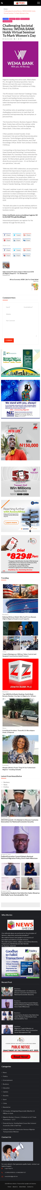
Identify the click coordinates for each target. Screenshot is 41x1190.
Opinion (5, 1092)
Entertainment (8, 1080)
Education (6, 1088)
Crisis (4, 652)
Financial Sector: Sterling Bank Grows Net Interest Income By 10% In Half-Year (19, 1124)
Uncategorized (7, 21)
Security (5, 1095)
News (17, 19)
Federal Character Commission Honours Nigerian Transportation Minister (19, 1130)
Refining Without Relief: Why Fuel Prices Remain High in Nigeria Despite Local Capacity (19, 618)
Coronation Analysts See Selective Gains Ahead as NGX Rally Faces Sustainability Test (20, 894)
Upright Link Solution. (30, 1183)
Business (5, 19)
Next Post (35, 281)
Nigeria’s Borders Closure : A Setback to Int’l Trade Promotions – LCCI (19, 1118)
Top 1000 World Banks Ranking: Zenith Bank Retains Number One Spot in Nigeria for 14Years (19, 695)
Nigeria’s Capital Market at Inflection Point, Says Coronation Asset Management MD (26, 1030)
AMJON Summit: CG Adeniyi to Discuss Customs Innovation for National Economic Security (19, 821)
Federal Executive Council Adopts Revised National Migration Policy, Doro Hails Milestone (19, 857)
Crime (5, 1103)
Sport (5, 1099)
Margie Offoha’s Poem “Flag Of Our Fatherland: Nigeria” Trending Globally (19, 768)
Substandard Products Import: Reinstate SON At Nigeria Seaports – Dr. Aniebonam (18, 272)
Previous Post (6, 275)
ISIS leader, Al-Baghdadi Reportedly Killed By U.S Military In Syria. (19, 1112)
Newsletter (7, 1107)
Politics (6, 787)
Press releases (25, 19)
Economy (12, 19)
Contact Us (30, 1186)
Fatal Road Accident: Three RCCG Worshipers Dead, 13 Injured (19, 731)
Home (9, 1186)
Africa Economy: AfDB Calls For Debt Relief (24, 279)
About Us (15, 1186)
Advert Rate (22, 1186)
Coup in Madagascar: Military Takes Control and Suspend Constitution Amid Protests (19, 655)
